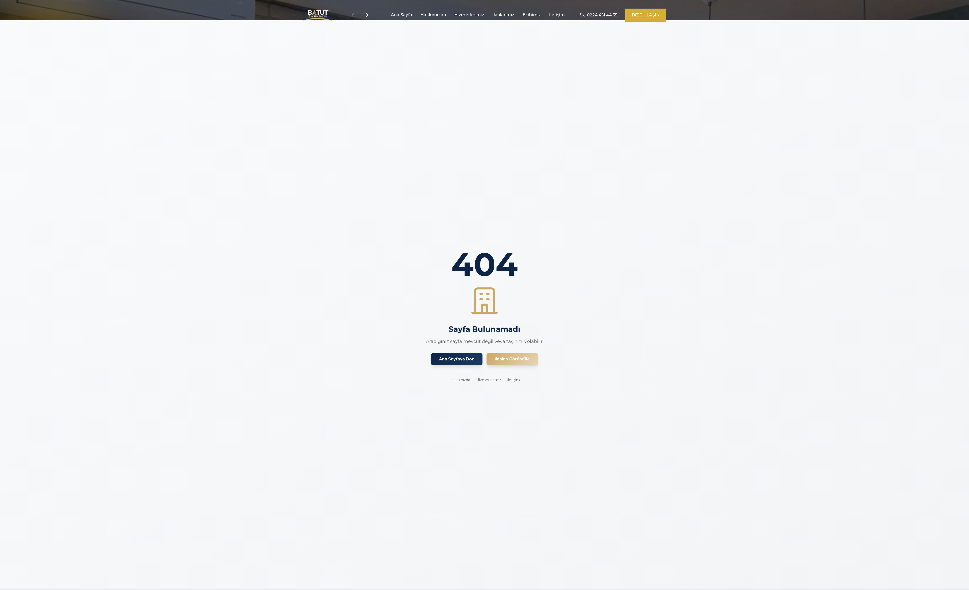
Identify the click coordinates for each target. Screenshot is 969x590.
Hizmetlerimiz (469, 14)
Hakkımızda (433, 14)
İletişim (557, 14)
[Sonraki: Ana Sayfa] (367, 15)
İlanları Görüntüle (512, 359)
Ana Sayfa (401, 14)
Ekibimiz (532, 14)
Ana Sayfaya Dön (456, 359)
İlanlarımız (503, 14)
